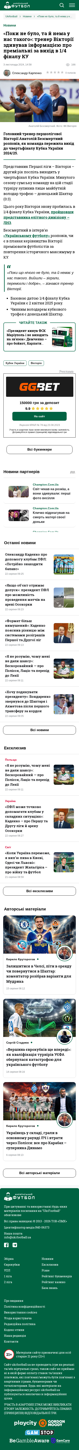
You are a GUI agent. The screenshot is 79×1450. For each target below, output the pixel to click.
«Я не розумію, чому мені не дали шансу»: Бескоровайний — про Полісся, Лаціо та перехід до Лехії (27, 666)
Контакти (11, 1341)
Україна (10, 801)
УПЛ (7, 1270)
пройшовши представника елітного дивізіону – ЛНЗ (38, 217)
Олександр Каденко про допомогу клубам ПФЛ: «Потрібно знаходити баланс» (26, 561)
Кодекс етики (14, 1330)
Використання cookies (20, 1312)
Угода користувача (18, 1318)
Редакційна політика (19, 1324)
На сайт (39, 416)
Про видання (13, 1301)
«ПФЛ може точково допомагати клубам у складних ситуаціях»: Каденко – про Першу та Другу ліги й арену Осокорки (26, 818)
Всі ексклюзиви (39, 891)
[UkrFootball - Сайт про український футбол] (16, 5)
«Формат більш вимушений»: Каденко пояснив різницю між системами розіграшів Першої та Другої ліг (25, 630)
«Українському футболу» (27, 235)
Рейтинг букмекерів (57, 1276)
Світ (8, 847)
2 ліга (8, 1282)
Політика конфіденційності (24, 1306)
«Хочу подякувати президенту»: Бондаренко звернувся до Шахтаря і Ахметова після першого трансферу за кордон (28, 701)
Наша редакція (15, 1336)
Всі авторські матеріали (39, 1173)
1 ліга (8, 1276)
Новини (9, 25)
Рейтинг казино (53, 1282)
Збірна (9, 1259)
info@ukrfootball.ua (17, 1237)
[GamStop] (39, 1433)
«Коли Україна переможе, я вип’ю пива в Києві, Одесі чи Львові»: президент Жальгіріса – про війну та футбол (27, 862)
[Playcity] (25, 1423)
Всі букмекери (39, 449)
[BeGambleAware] (29, 1441)
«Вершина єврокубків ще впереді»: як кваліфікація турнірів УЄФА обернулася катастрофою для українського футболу (38, 1057)
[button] (62, 5)
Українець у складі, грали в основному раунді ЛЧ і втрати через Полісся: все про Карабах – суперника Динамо (36, 1140)
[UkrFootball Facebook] (6, 1245)
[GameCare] (60, 1441)
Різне (46, 1270)
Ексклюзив (50, 1264)
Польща (11, 759)
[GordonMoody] (52, 1423)
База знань (50, 1288)
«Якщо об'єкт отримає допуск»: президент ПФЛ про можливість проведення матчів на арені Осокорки (27, 595)
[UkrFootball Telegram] (15, 1245)
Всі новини (39, 730)
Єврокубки (12, 1264)
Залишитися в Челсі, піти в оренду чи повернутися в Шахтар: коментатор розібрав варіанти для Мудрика (39, 974)
